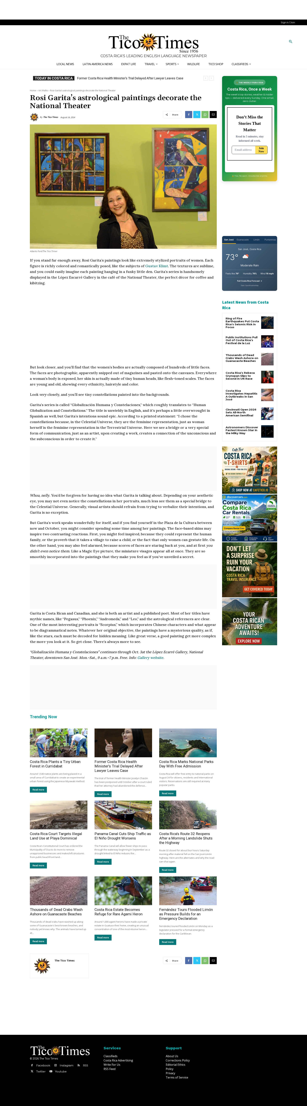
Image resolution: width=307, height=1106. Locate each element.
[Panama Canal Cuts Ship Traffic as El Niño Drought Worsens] (123, 815)
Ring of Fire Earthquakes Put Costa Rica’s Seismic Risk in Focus (242, 323)
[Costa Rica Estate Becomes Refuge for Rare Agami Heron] (123, 890)
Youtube (61, 1071)
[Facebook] (188, 114)
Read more (38, 789)
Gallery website (150, 657)
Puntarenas (270, 239)
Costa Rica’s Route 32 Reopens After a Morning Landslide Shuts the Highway (185, 838)
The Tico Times (50, 117)
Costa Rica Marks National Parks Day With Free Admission (186, 764)
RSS (85, 1065)
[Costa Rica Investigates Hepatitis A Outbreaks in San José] (267, 395)
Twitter (40, 1071)
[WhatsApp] (205, 114)
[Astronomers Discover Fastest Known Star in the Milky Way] (267, 431)
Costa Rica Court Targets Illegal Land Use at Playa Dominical (56, 836)
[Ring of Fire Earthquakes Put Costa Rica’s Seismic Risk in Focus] (267, 322)
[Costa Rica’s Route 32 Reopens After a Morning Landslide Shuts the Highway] (188, 815)
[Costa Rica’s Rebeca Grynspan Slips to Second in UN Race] (267, 377)
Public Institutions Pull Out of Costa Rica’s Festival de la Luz (241, 340)
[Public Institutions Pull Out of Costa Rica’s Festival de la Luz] (267, 341)
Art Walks (43, 90)
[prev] (205, 78)
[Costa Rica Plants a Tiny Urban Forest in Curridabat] (58, 743)
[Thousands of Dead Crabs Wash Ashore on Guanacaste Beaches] (58, 890)
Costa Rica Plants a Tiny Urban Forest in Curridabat (55, 764)
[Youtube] (51, 1071)
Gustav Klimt (156, 266)
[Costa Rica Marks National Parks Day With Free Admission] (188, 743)
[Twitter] (196, 114)
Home (33, 90)
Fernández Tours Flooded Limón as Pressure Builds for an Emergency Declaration (186, 914)
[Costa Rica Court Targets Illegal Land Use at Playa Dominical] (58, 815)
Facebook (43, 1065)
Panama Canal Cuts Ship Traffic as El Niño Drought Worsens (123, 836)
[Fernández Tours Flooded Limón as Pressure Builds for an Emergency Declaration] (188, 890)
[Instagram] (55, 1065)
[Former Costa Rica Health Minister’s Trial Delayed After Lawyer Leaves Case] (123, 743)
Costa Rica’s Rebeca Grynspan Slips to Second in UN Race (117, 78)
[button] (290, 41)
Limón (257, 239)
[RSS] (79, 1065)
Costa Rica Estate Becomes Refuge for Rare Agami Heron (118, 911)
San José (229, 239)
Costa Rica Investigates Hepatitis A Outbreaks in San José (241, 395)
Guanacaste (243, 239)
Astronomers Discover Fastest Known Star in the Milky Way (242, 430)
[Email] (213, 114)
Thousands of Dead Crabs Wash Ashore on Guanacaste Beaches (56, 911)
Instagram (66, 1065)
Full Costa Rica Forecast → (249, 281)
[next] (211, 78)
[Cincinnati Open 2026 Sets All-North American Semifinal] (267, 413)
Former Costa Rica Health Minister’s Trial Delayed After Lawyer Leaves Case (119, 766)
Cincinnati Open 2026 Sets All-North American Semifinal (241, 412)
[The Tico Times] (35, 117)
